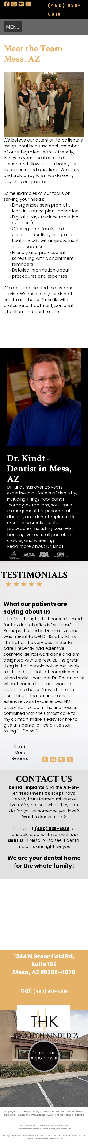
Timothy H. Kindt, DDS (43, 1111)
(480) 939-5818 (51, 828)
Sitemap (79, 1115)
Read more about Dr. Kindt (35, 546)
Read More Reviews (19, 752)
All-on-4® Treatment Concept (46, 790)
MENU (13, 26)
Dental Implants (26, 787)
